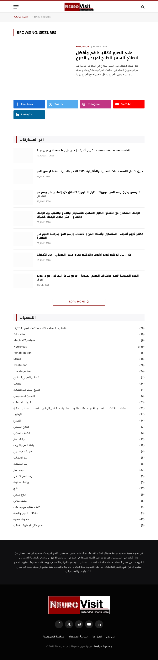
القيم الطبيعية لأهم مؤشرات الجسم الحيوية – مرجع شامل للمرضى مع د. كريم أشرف (88, 278)
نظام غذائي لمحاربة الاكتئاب (28, 525)
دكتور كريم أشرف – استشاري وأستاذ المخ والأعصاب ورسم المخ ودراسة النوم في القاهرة (90, 236)
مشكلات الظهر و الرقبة (25, 513)
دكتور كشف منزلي (23, 451)
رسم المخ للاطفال (22, 476)
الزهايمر (17, 414)
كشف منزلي (20, 501)
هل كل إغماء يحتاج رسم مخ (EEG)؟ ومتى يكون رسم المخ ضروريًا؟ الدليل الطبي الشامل (88, 194)
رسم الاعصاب (20, 458)
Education (83, 47)
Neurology (20, 347)
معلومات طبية (21, 519)
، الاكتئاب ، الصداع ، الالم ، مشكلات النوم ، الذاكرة (40, 328)
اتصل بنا (97, 636)
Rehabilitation (22, 353)
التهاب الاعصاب (22, 402)
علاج (15, 488)
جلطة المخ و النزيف (23, 445)
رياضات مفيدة (21, 482)
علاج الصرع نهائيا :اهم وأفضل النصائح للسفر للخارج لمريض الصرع (108, 55)
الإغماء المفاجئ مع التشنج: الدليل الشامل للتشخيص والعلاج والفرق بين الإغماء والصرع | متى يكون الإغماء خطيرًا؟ (88, 215)
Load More (77, 301)
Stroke (17, 359)
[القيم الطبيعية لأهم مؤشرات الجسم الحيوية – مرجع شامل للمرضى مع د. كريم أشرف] (23, 281)
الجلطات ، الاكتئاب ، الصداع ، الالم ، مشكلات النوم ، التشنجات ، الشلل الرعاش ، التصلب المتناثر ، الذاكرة (70, 408)
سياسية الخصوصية (53, 636)
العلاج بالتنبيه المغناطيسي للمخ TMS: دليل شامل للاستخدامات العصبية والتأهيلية (90, 171)
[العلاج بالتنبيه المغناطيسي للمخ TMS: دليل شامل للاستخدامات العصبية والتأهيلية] (23, 176)
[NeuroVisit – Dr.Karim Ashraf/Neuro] (79, 7)
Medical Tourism (24, 340)
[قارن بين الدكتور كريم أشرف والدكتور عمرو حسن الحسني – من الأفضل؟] (23, 260)
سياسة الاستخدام (78, 636)
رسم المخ (18, 470)
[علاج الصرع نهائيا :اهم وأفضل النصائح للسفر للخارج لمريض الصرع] (42, 62)
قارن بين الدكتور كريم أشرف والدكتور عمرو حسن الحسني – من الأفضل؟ (84, 255)
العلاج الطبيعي (21, 427)
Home (35, 17)
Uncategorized (22, 371)
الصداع (17, 421)
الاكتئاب (17, 384)
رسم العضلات (20, 464)
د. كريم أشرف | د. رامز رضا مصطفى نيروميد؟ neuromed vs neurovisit (83, 150)
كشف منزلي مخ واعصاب (26, 507)
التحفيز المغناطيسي (24, 396)
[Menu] (15, 7)
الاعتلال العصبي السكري (26, 377)
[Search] (142, 7)
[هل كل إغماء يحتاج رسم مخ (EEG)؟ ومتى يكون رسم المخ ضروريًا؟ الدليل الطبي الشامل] (23, 197)
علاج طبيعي (19, 495)
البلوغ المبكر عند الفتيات (27, 390)
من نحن (110, 636)
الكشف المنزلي (21, 433)
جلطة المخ (18, 439)
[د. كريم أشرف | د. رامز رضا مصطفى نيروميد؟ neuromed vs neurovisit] (23, 155)
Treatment (20, 365)
